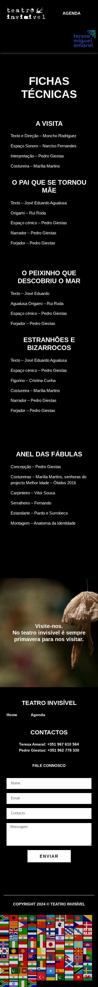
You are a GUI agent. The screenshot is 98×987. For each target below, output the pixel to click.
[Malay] (4, 957)
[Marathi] (41, 957)
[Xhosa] (4, 983)
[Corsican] (60, 924)
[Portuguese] (23, 964)
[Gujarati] (23, 937)
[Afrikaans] (4, 918)
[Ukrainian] (51, 977)
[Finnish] (51, 931)
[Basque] (60, 918)
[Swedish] (88, 970)
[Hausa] (41, 937)
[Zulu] (32, 983)
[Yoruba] (23, 983)
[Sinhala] (23, 970)
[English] (14, 931)
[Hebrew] (60, 937)
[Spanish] (60, 970)
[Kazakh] (78, 944)
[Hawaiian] (51, 937)
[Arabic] (32, 918)
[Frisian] (69, 931)
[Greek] (14, 937)
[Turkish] (41, 977)
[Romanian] (41, 964)
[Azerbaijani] (51, 918)
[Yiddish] (14, 983)
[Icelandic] (4, 944)
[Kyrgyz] (23, 951)
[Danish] (88, 924)
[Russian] (51, 964)
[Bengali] (78, 918)
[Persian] (4, 964)
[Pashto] (88, 957)
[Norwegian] (78, 957)
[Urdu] (60, 977)
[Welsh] (88, 977)
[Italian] (41, 944)
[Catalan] (14, 924)
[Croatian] (69, 924)
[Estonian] (32, 931)
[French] (60, 931)
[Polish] (14, 964)
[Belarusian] (69, 918)
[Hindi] (69, 937)
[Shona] (4, 970)
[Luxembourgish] (69, 951)
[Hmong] (78, 937)
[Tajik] (4, 977)
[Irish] (32, 944)
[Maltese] (23, 957)
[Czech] (78, 924)
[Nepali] (69, 957)
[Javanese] (60, 944)
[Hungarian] (88, 937)
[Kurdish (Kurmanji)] (14, 951)
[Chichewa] (32, 924)
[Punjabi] (32, 964)
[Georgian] (88, 931)
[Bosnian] (88, 918)
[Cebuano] (23, 924)
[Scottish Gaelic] (69, 964)
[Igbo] (14, 944)
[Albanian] (14, 918)
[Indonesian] (23, 944)
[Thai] (32, 977)
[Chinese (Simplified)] (41, 924)
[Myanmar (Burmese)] (60, 957)
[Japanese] (51, 944)
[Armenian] (41, 918)
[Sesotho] (88, 964)
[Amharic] (23, 918)
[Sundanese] (69, 970)
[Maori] (32, 957)
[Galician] (78, 931)
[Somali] (51, 970)
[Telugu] (23, 977)
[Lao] (32, 951)
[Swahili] (78, 970)
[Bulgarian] (4, 924)
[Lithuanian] (60, 951)
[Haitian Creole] (32, 937)
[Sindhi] (14, 970)
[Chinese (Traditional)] (51, 924)
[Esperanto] (23, 931)
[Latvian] (51, 951)
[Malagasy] (88, 951)
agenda (72, 13)
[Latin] (41, 951)
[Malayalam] (14, 957)
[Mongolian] (51, 957)
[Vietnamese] (78, 977)
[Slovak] (32, 970)
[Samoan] (60, 964)
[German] (4, 937)
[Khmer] (88, 944)
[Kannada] (69, 944)
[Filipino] (41, 931)
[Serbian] (78, 964)
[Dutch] (4, 931)
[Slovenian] (41, 970)
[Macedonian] (78, 951)
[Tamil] (14, 977)
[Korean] (4, 951)
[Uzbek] (69, 977)
